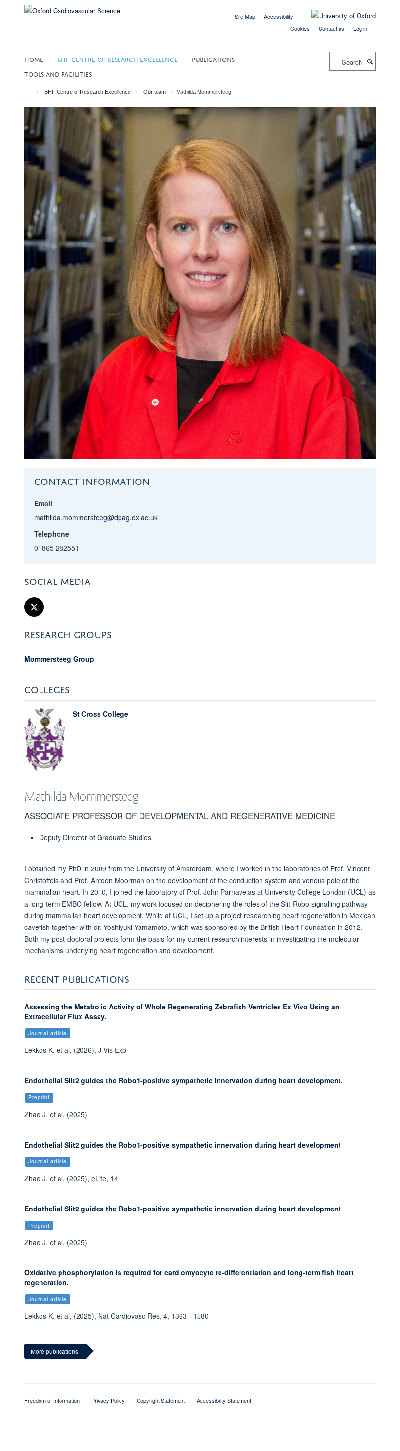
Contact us (331, 28)
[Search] (369, 61)
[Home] (33, 91)
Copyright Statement (161, 1400)
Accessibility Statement (224, 1400)
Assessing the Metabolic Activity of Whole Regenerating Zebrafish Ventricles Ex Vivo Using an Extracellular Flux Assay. (182, 1011)
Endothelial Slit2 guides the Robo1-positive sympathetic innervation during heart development (182, 1144)
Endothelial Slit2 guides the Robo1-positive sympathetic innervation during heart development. (183, 1080)
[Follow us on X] (34, 607)
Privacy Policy (108, 1400)
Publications (213, 58)
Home (33, 58)
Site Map (245, 16)
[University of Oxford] (336, 15)
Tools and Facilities (58, 73)
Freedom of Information (52, 1400)
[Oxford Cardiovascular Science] (72, 7)
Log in (360, 28)
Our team (154, 92)
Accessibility (278, 16)
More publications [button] (54, 1351)
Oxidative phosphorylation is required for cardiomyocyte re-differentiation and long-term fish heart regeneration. (189, 1277)
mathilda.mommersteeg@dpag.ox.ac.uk (96, 517)
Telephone (51, 534)
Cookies (300, 28)
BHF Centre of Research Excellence (118, 58)
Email (43, 503)
